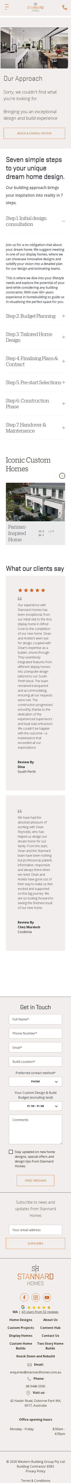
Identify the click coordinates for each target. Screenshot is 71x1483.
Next (62, 476)
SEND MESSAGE (35, 1180)
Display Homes (20, 1335)
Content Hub (50, 1328)
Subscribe (35, 1243)
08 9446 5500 (35, 1386)
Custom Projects (20, 1328)
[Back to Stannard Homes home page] (35, 1275)
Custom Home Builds (20, 1345)
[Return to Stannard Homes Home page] (35, 6)
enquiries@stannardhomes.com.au (35, 1372)
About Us (50, 1320)
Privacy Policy (35, 1471)
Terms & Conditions (35, 1480)
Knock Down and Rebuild (35, 1356)
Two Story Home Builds (50, 1345)
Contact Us (50, 1335)
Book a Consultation (34, 133)
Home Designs (20, 1320)
